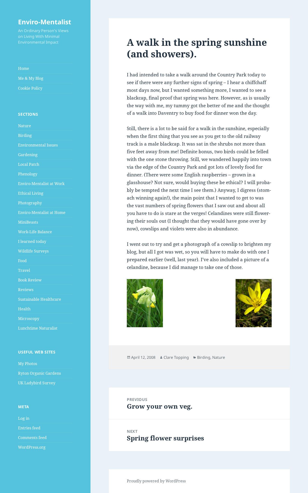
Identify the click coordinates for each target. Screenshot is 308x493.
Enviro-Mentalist (44, 21)
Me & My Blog (30, 78)
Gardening (28, 154)
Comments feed (32, 437)
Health (24, 309)
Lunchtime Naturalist (38, 328)
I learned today (32, 241)
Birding (25, 135)
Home (23, 68)
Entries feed (29, 428)
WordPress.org (31, 447)
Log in (23, 418)
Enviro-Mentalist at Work (41, 183)
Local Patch (28, 164)
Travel (24, 270)
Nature (24, 125)
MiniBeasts (28, 222)
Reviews (25, 289)
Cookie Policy (30, 88)
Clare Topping (176, 357)
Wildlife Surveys (33, 251)
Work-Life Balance (35, 231)
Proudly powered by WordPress (156, 481)
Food (22, 260)
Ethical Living (30, 193)
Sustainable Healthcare (39, 299)
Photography (30, 203)
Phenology (27, 174)
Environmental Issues (38, 145)
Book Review (30, 280)
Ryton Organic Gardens (39, 373)
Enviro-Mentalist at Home (41, 212)
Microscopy (28, 318)
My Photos (27, 363)
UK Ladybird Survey (36, 383)
